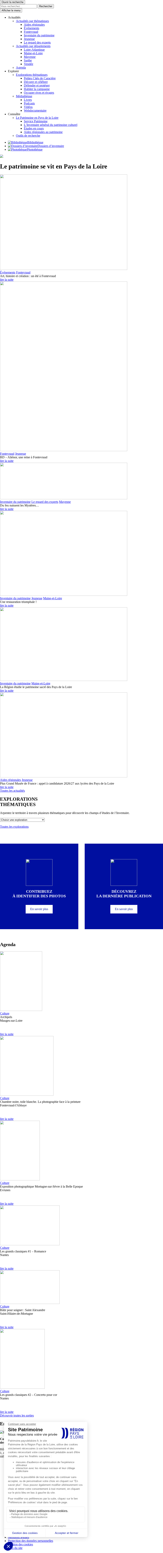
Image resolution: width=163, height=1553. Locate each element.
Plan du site (15, 1548)
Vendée (28, 64)
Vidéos (28, 107)
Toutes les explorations (14, 826)
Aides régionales (34, 24)
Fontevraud (31, 31)
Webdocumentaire (35, 110)
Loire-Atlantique (34, 49)
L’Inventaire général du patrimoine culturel (50, 125)
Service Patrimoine (36, 121)
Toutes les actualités (12, 790)
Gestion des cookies (20, 1544)
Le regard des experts (37, 42)
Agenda (21, 67)
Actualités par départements (33, 46)
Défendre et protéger (37, 85)
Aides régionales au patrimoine (43, 132)
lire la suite (7, 279)
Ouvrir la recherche (12, 2)
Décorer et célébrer (36, 82)
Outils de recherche (28, 135)
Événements (31, 28)
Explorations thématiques (32, 74)
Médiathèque (24, 96)
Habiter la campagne (37, 89)
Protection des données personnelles (30, 1540)
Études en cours (34, 128)
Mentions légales (18, 1537)
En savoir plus (39, 909)
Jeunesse (29, 39)
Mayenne (30, 56)
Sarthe (28, 60)
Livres (28, 99)
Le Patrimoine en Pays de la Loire (37, 117)
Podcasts (29, 103)
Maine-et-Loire (33, 53)
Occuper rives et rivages (39, 92)
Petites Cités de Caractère (40, 78)
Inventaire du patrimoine (39, 35)
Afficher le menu (11, 10)
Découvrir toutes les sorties (17, 1415)
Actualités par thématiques (32, 21)
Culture (4, 1013)
